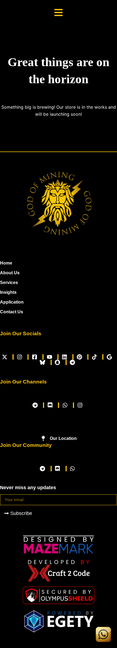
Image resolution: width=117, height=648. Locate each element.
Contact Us (11, 312)
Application (12, 302)
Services (9, 282)
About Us (10, 272)
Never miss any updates (28, 487)
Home (6, 263)
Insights (8, 292)
